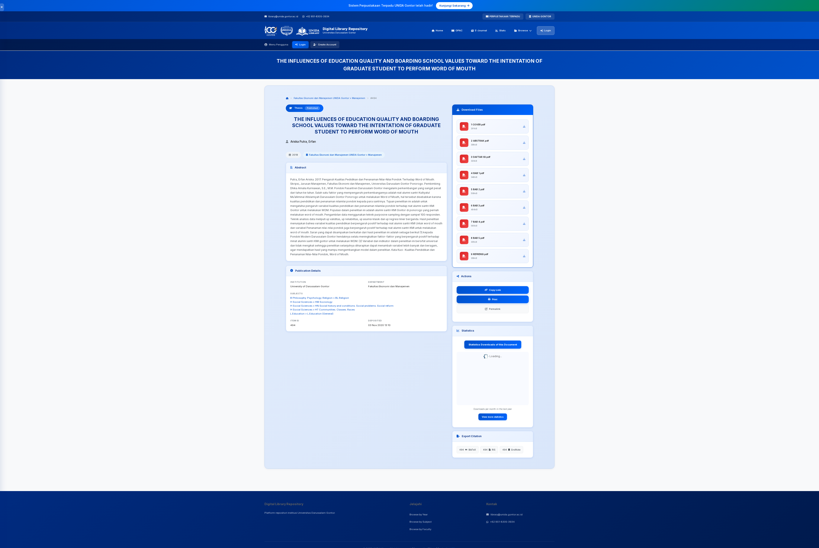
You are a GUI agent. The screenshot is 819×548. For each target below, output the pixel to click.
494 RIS (489, 449)
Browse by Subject (421, 521)
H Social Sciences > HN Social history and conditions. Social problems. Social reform (342, 305)
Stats (502, 30)
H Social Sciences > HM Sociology (311, 301)
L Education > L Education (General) (311, 313)
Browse (523, 30)
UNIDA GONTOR (541, 16)
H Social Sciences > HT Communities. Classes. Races (322, 309)
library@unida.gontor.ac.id (507, 514)
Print (494, 299)
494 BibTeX (467, 449)
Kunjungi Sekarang (452, 5)
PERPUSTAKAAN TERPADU (504, 16)
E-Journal (481, 30)
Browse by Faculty (420, 529)
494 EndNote (511, 449)
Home (439, 30)
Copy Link (495, 290)
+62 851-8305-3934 (502, 521)
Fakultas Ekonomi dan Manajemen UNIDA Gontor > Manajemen (329, 98)
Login (547, 30)
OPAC (459, 30)
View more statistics (493, 417)
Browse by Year (419, 514)
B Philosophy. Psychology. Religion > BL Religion (319, 297)
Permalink (494, 308)
